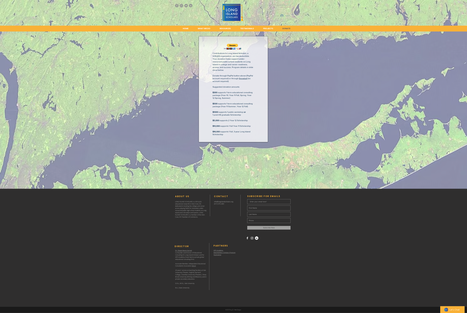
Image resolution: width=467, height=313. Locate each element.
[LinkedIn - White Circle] (256, 238)
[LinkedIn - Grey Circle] (190, 5)
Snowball (243, 78)
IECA (193, 266)
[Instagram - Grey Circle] (181, 5)
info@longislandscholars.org (281, 5)
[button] (232, 46)
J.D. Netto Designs (236, 310)
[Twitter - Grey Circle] (186, 5)
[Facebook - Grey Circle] (177, 5)
